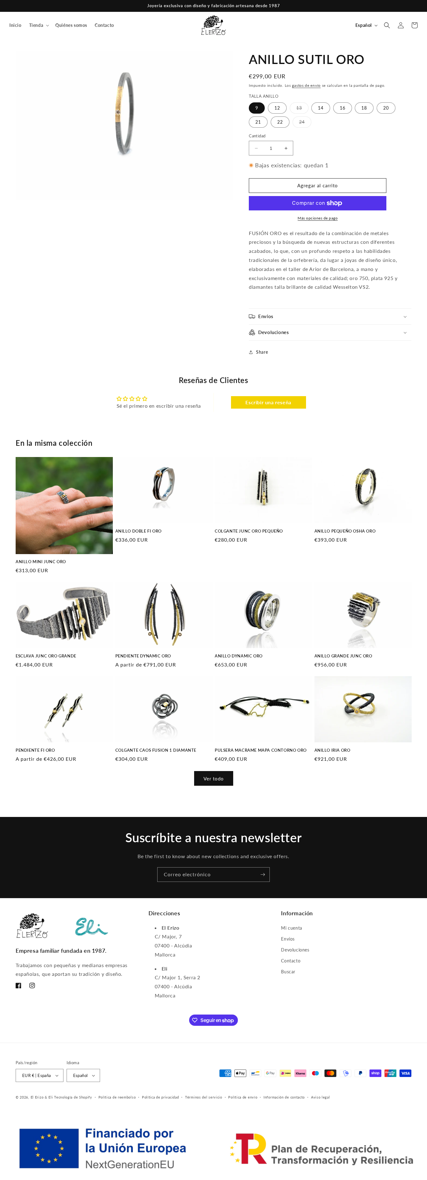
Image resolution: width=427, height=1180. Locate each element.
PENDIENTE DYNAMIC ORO (143, 655)
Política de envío (242, 1097)
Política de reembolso (117, 1097)
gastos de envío (306, 85)
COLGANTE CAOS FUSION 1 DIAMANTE (156, 750)
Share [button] (262, 352)
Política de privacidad (160, 1097)
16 (342, 108)
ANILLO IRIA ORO (332, 750)
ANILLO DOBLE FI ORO (138, 531)
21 (258, 122)
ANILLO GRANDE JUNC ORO (343, 655)
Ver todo (213, 778)
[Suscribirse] (262, 874)
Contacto (290, 960)
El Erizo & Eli (42, 1097)
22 (280, 122)
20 (386, 108)
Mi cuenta (291, 928)
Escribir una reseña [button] (268, 402)
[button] (38, 25)
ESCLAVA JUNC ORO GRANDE (46, 655)
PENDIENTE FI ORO (35, 750)
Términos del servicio (203, 1097)
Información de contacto (284, 1097)
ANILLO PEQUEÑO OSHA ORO (345, 531)
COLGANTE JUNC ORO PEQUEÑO (249, 531)
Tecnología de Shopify (73, 1097)
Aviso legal (320, 1097)
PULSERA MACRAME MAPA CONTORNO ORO (261, 750)
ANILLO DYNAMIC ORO (239, 655)
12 (277, 108)
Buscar (288, 971)
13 (302, 109)
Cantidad (257, 135)
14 (321, 108)
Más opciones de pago (318, 218)
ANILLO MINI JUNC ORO (41, 561)
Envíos (288, 939)
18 (364, 108)
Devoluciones (295, 949)
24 (305, 123)
